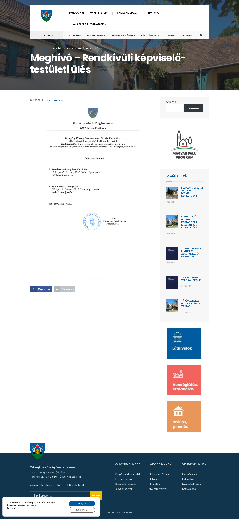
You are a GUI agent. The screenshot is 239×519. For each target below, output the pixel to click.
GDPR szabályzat (74, 485)
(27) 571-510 (48, 477)
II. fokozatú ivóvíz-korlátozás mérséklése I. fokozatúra (189, 222)
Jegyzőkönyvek (124, 489)
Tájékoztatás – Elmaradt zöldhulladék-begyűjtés (191, 252)
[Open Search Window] (201, 35)
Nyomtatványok (96, 35)
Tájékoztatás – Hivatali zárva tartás (191, 303)
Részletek (12, 508)
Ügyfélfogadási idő (70, 477)
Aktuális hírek (176, 175)
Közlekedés (189, 489)
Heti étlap (155, 484)
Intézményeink (123, 479)
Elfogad (82, 503)
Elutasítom (81, 509)
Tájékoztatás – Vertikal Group (191, 279)
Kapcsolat (187, 35)
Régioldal (170, 35)
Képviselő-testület (126, 484)
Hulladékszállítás (159, 474)
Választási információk (88, 24)
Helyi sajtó (75, 35)
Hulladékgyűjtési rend (123, 35)
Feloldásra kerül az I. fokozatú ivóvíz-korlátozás (192, 192)
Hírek (44, 48)
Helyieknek (152, 13)
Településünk (98, 13)
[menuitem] (99, 12)
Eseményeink (189, 474)
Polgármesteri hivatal (127, 474)
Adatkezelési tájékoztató (45, 485)
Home (33, 48)
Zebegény (58, 100)
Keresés (171, 102)
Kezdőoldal (76, 13)
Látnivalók (188, 479)
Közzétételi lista (150, 35)
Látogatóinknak (126, 13)
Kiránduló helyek (191, 484)
